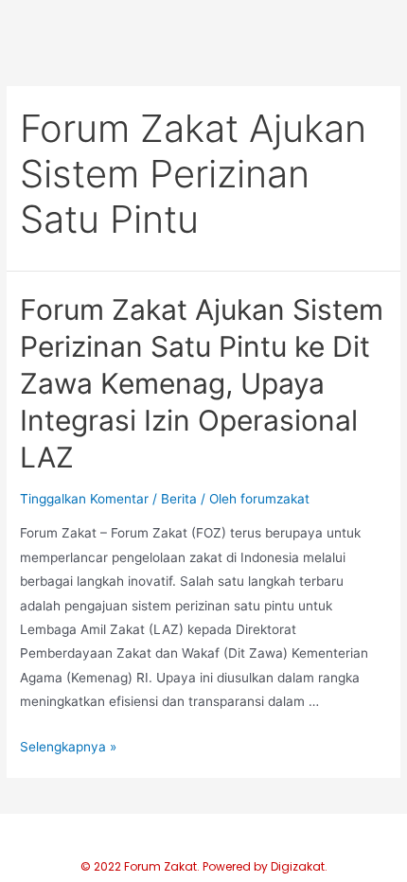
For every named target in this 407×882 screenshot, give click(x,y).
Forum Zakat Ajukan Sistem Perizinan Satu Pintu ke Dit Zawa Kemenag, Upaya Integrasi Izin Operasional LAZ (201, 383)
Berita (179, 498)
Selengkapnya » (68, 746)
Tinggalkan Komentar (84, 498)
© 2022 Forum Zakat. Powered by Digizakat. (203, 866)
